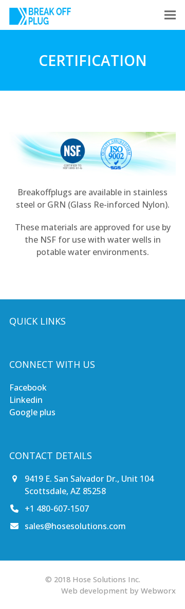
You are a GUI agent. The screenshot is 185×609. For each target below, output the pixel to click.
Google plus (32, 412)
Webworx (158, 590)
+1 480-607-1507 (57, 508)
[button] (170, 14)
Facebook (28, 387)
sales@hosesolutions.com (75, 526)
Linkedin (26, 399)
